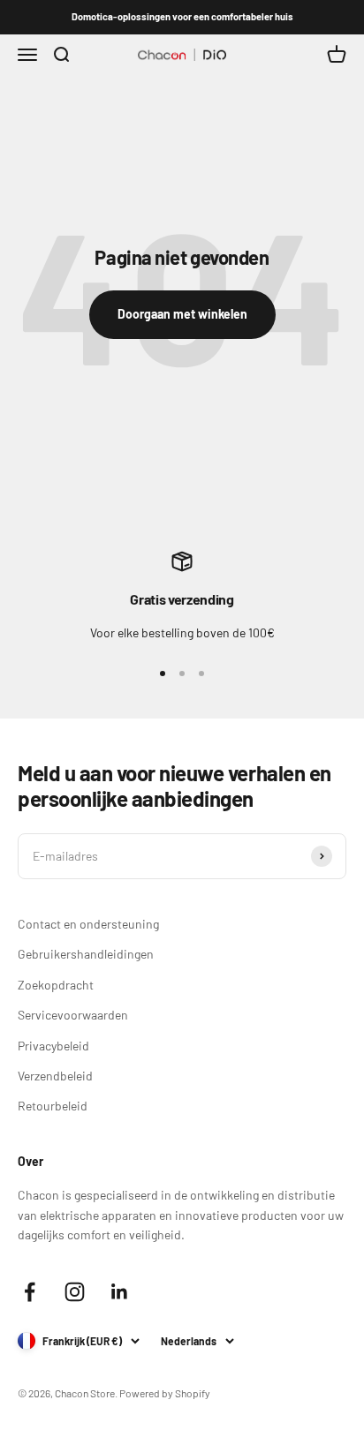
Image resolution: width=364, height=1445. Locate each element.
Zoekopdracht (56, 984)
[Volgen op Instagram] (75, 1292)
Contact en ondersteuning (88, 923)
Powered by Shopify (164, 1393)
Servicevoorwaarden (73, 1014)
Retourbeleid (52, 1105)
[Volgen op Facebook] (30, 1292)
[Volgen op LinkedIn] (120, 1292)
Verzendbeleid (55, 1075)
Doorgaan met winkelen (182, 313)
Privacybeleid (53, 1045)
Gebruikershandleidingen (86, 953)
